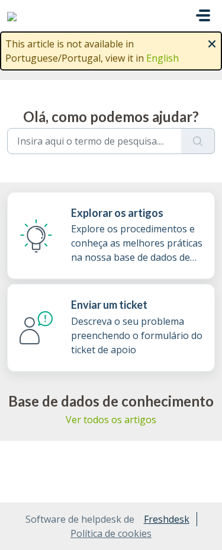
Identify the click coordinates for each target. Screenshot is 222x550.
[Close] (211, 42)
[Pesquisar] (198, 141)
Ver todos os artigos (111, 419)
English (162, 58)
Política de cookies (111, 533)
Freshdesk (166, 519)
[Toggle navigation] (203, 15)
